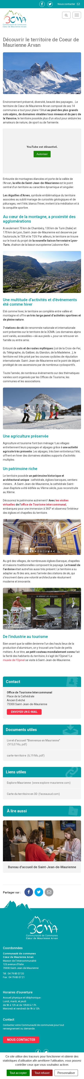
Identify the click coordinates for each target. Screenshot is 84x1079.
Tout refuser (42, 1072)
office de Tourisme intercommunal (43, 504)
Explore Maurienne (38, 782)
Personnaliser (66, 1072)
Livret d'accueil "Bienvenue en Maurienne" (33, 742)
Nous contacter (67, 4)
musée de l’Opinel (14, 660)
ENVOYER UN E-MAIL (24, 711)
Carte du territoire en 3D (33, 793)
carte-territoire (25, 755)
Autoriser (42, 154)
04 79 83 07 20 (16, 973)
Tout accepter (18, 1072)
